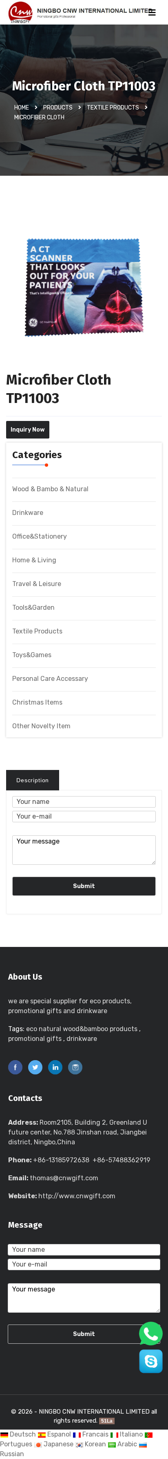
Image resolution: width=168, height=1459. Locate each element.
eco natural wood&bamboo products (81, 1029)
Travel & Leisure (36, 584)
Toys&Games (31, 655)
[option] (84, 295)
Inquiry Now (28, 429)
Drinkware (27, 513)
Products (58, 107)
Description (32, 780)
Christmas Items (37, 702)
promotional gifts (35, 1039)
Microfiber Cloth (39, 117)
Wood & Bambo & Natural (50, 489)
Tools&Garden (33, 607)
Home (21, 107)
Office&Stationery (39, 536)
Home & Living (34, 560)
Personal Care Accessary (50, 679)
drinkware (81, 1039)
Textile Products (113, 107)
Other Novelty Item (41, 726)
